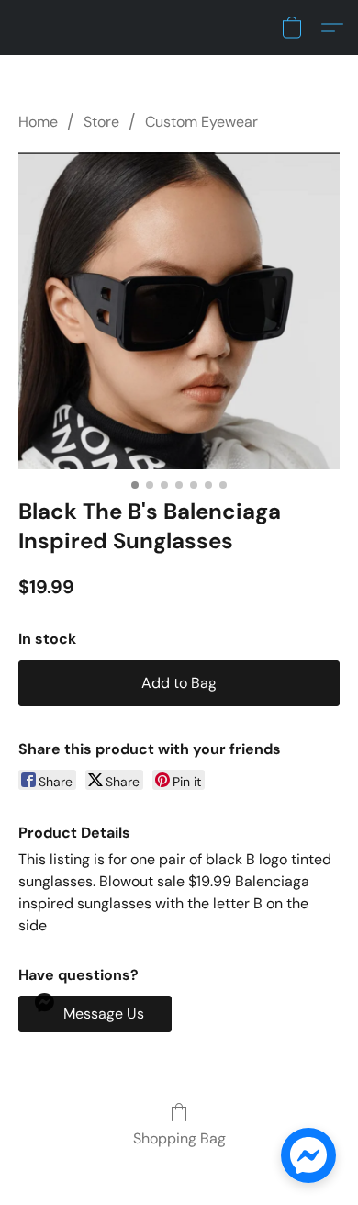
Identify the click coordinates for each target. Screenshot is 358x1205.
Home (38, 121)
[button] (292, 27)
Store (101, 121)
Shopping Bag (179, 1138)
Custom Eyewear (201, 121)
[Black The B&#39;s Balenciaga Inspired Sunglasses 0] (179, 310)
